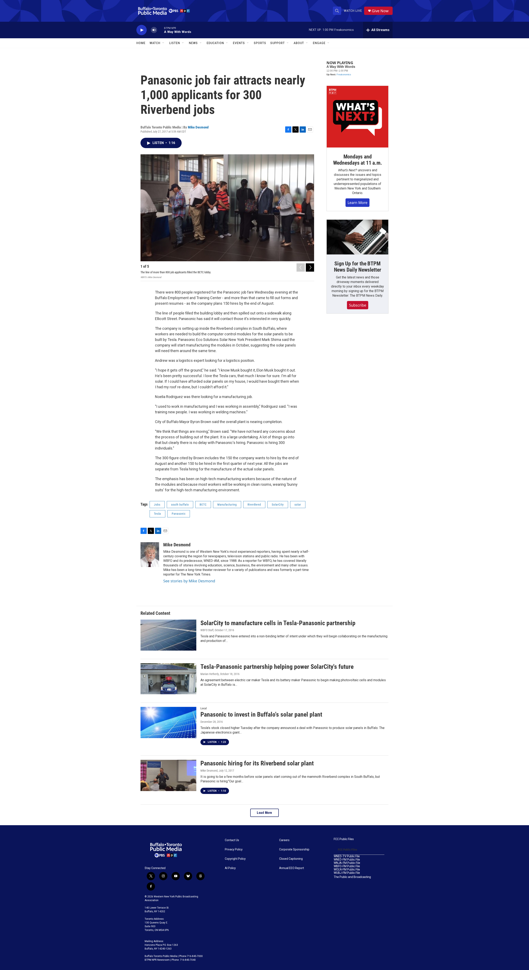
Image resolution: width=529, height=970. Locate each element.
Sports (260, 43)
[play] (141, 30)
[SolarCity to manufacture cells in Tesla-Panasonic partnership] (168, 635)
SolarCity (278, 504)
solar (297, 504)
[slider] (160, 30)
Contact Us (232, 840)
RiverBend (254, 504)
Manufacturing (227, 504)
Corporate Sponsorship (294, 849)
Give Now (380, 11)
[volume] (153, 30)
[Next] (310, 267)
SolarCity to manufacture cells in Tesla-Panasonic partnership (277, 623)
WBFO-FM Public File (347, 866)
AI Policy (230, 868)
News (193, 43)
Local (203, 708)
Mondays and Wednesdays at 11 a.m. (357, 159)
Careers (284, 840)
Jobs (157, 504)
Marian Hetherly (209, 674)
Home (140, 43)
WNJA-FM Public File (347, 862)
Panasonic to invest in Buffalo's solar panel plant (261, 714)
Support (277, 43)
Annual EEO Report (291, 868)
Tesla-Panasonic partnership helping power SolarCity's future (277, 666)
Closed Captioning (291, 858)
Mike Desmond (198, 127)
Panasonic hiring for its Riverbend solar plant (257, 763)
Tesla (157, 513)
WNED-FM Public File (347, 859)
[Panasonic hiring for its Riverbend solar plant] (168, 775)
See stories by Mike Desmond (189, 580)
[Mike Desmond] (150, 554)
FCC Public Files (344, 839)
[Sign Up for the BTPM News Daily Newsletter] (357, 237)
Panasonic (179, 513)
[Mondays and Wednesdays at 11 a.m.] (357, 116)
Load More (264, 813)
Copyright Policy (235, 858)
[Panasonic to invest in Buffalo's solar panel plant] (168, 722)
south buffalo (180, 504)
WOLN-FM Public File (347, 869)
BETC (203, 504)
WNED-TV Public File (347, 856)
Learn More (357, 202)
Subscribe (357, 305)
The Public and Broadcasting (352, 877)
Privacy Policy (234, 849)
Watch (155, 43)
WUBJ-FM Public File (347, 872)
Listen (174, 43)
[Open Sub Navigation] (163, 43)
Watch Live (353, 10)
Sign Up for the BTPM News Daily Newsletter (357, 266)
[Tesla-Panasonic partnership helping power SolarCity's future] (168, 678)
